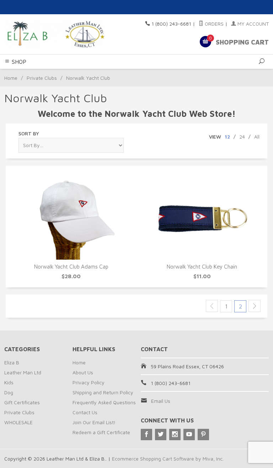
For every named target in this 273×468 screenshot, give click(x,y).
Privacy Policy (89, 382)
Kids (9, 382)
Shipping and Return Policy (103, 392)
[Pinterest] (203, 434)
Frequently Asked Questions (104, 402)
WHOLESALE (18, 422)
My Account (252, 24)
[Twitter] (160, 434)
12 (227, 137)
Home (10, 78)
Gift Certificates (22, 402)
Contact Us (85, 412)
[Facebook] (146, 434)
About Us (83, 372)
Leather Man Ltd (22, 372)
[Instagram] (175, 434)
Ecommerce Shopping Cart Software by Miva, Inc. (168, 459)
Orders (213, 24)
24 (242, 137)
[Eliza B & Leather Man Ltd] (54, 34)
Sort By (28, 133)
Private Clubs (42, 78)
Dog (8, 392)
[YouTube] (189, 434)
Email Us (160, 401)
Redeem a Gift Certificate (101, 432)
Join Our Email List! (94, 422)
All (256, 137)
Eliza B (11, 362)
